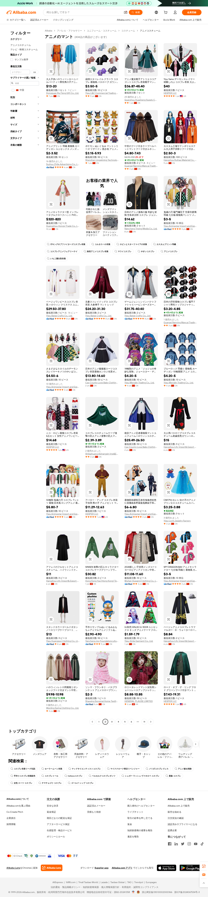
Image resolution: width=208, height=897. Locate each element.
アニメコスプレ (171, 251)
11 (144, 722)
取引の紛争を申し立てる (139, 818)
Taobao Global (117, 882)
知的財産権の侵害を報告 (139, 830)
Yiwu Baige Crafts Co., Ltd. (59, 315)
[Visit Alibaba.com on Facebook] (170, 844)
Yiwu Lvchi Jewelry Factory (177, 520)
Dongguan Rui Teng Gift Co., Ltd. (62, 93)
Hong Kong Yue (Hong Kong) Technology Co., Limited (102, 581)
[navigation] (24, 376)
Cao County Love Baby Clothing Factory (102, 382)
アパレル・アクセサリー (69, 30)
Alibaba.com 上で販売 (179, 805)
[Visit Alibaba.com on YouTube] (196, 844)
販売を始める (174, 812)
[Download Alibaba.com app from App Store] (166, 868)
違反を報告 (133, 836)
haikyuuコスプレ (75, 776)
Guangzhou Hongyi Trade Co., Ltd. (62, 226)
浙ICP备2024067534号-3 (187, 892)
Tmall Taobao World (88, 882)
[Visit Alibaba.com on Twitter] (183, 844)
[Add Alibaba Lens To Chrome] (51, 868)
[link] (204, 866)
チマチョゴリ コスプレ (52, 783)
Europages (151, 882)
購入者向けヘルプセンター (141, 805)
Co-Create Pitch (14, 812)
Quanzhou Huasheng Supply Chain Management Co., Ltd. (141, 100)
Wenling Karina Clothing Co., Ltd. (62, 708)
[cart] (166, 13)
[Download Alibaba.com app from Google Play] (191, 868)
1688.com (71, 882)
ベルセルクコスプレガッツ (103, 776)
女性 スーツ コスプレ (23, 783)
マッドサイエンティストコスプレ (86, 769)
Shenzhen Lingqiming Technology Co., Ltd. (102, 160)
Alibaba (48, 30)
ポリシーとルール (56, 836)
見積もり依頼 (94, 812)
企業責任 (11, 818)
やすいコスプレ (148, 251)
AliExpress (57, 882)
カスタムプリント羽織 (166, 244)
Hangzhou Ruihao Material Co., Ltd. (180, 160)
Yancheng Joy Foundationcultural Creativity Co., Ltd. (102, 641)
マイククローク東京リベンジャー (125, 769)
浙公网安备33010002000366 (157, 892)
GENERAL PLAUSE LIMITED (138, 701)
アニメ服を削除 (185, 769)
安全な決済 (52, 805)
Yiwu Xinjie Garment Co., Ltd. (138, 641)
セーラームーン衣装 (53, 769)
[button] (126, 12)
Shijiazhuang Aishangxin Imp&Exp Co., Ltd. (102, 453)
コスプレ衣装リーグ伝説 (24, 769)
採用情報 (11, 824)
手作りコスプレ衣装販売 (24, 776)
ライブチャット (135, 812)
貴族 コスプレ (175, 776)
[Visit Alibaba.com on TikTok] (202, 844)
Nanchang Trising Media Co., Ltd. (140, 228)
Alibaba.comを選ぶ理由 (18, 805)
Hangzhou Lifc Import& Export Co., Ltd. (180, 447)
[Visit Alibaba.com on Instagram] (189, 844)
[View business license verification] (133, 892)
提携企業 (172, 830)
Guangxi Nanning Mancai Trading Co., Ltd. (141, 166)
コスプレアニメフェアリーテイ (64, 251)
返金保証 (51, 812)
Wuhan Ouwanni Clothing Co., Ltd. (141, 581)
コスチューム (128, 30)
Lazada (104, 882)
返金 (129, 824)
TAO (129, 882)
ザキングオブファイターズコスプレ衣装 (67, 244)
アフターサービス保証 (58, 824)
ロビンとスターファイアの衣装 (133, 244)
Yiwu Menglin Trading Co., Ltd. (139, 382)
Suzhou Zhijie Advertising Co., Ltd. (62, 164)
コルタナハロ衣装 (102, 244)
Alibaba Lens (13, 868)
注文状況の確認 (176, 818)
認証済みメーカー (96, 805)
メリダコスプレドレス (159, 769)
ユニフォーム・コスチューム (102, 30)
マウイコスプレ (124, 251)
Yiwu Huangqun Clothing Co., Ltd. (62, 641)
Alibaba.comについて (17, 799)
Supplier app (102, 868)
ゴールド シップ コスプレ (82, 783)
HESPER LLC (170, 93)
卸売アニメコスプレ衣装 (97, 251)
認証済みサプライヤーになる (182, 824)
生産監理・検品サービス (59, 830)
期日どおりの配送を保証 (59, 818)
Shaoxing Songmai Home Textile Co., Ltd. (102, 701)
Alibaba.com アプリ (122, 868)
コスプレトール (51, 776)
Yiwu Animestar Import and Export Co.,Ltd (180, 226)
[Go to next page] (151, 722)
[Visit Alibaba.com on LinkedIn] (176, 844)
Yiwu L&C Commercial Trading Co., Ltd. (102, 93)
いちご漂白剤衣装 (58, 258)
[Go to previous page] (92, 722)
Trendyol (138, 882)
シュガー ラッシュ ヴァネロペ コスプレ (142, 776)
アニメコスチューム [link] (150, 30)
